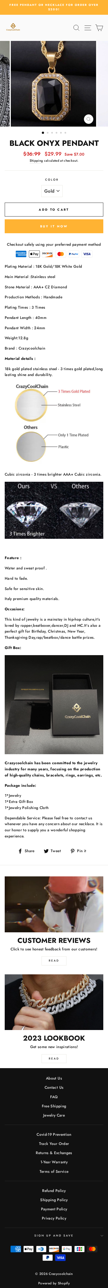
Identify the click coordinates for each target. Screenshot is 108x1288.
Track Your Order (54, 1143)
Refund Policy (54, 1190)
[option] (54, 7)
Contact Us (54, 1087)
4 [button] (57, 133)
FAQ (54, 1097)
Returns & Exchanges (54, 1153)
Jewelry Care (54, 1115)
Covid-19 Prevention (54, 1134)
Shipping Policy (54, 1200)
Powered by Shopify (54, 1283)
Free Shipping (54, 1106)
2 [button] (48, 133)
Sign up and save (54, 1235)
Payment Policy (54, 1209)
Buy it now (54, 226)
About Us (54, 1078)
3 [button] (52, 133)
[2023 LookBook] (54, 1002)
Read (54, 960)
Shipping (36, 160)
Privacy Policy (54, 1218)
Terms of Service (54, 1171)
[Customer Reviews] (54, 904)
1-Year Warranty (54, 1162)
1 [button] (43, 133)
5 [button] (61, 133)
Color (52, 180)
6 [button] (66, 133)
